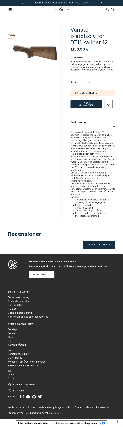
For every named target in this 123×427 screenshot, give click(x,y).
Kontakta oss (102, 407)
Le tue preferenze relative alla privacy (74, 423)
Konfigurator (15, 305)
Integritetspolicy (63, 407)
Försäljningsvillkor (18, 354)
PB (9, 341)
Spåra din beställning (20, 313)
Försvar (12, 333)
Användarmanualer (18, 301)
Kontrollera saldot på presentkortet (28, 317)
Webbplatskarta (16, 407)
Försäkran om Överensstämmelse (26, 362)
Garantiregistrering (18, 297)
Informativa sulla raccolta (33, 423)
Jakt (10, 371)
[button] (113, 9)
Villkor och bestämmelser (39, 407)
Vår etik (89, 407)
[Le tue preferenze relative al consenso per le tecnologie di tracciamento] (118, 422)
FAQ (10, 350)
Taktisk (12, 378)
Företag (12, 329)
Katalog (12, 309)
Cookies (78, 407)
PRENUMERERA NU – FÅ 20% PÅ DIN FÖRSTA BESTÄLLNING (61, 3)
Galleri (11, 337)
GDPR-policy (15, 358)
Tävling (12, 374)
